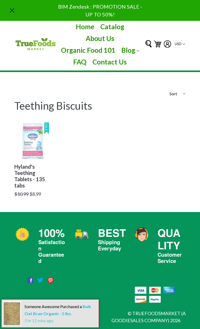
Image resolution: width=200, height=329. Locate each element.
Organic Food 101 (88, 50)
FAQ (79, 62)
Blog (131, 50)
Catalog (112, 26)
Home (85, 26)
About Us (100, 38)
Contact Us (109, 62)
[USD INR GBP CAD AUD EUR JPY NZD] (180, 44)
